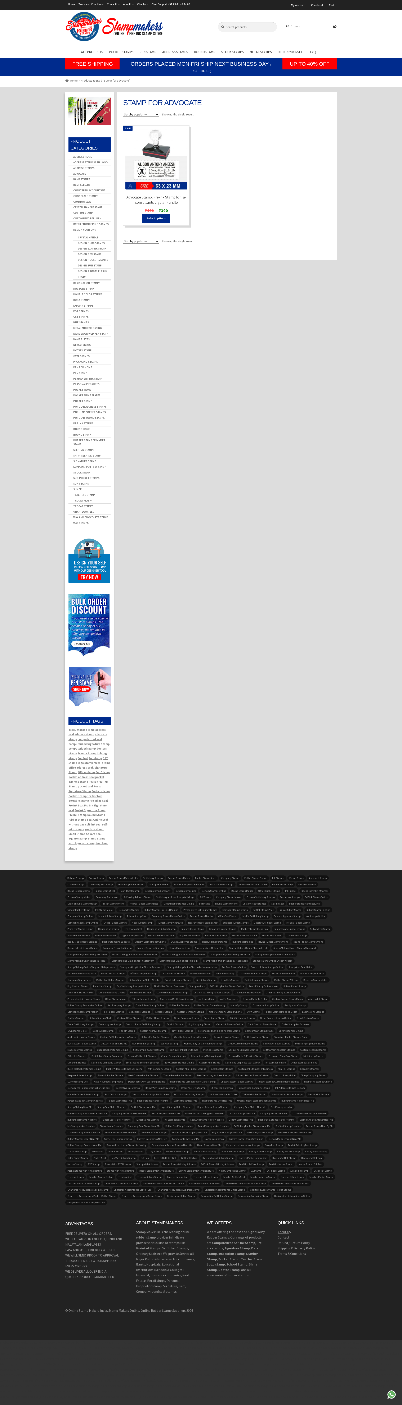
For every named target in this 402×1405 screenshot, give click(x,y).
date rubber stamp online (150, 1005)
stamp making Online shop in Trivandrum (134, 954)
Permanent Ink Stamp (87, 378)
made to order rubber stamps (83, 1094)
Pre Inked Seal (99, 800)
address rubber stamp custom (252, 1075)
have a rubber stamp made (108, 1081)
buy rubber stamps (189, 935)
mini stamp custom (313, 1056)
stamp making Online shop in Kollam (272, 960)
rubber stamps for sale (244, 935)
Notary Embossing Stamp (232, 1170)
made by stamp (239, 1005)
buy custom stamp (77, 986)
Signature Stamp (84, 461)
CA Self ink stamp (299, 1170)
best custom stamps (222, 1068)
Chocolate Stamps (85, 196)
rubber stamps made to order (281, 1011)
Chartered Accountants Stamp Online (163, 1183)
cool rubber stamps (139, 1011)
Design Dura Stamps (91, 243)
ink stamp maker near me (81, 1126)
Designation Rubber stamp (161, 928)
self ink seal (277, 903)
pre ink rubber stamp (290, 909)
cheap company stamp (313, 1075)
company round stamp (235, 909)
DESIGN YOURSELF (291, 52)
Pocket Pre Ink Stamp (233, 1151)
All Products (92, 52)
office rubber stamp (269, 890)
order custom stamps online (275, 1018)
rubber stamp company (157, 890)
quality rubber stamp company (191, 1037)
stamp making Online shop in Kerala (248, 947)
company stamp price (79, 979)
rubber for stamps (179, 1005)
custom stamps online (213, 890)
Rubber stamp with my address (179, 1164)
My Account (298, 5)
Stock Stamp (81, 472)
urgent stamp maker (132, 935)
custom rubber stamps (221, 884)
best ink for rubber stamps (184, 1049)
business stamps (307, 884)
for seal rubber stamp (298, 922)
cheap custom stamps (173, 1056)
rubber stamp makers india (123, 878)
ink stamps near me (174, 1119)
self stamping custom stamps (279, 1049)
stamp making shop (179, 947)
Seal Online (94, 820)
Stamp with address (147, 1164)
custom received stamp (313, 1049)
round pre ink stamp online (308, 941)
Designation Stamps (86, 283)
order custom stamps (113, 973)
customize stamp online (266, 1005)
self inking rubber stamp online (227, 986)
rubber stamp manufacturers (304, 903)
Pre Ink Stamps (83, 423)
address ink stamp (318, 999)
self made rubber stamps (276, 1043)
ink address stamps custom (290, 1087)
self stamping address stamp (148, 1049)
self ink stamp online (316, 897)
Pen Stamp (147, 52)
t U (287, 1232)
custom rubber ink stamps (142, 1056)
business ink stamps (313, 1011)
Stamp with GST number (118, 1164)
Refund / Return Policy (294, 1243)
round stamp (296, 878)
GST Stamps (81, 317)
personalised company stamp (254, 1087)
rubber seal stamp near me (82, 1119)
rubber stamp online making (209, 1005)
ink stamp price (206, 999)
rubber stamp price (186, 890)
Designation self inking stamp (216, 1196)
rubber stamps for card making (161, 909)
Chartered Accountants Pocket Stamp (270, 1189)
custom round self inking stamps (143, 1024)
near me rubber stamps (154, 1132)
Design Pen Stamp (90, 254)
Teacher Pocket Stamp (321, 1177)
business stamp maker (315, 979)
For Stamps (81, 311)
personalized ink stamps (161, 935)
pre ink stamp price (105, 935)
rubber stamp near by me (319, 1126)
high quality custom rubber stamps (203, 1043)
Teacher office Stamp (292, 1177)
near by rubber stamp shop (203, 922)
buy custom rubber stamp (81, 1043)
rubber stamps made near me (83, 1138)
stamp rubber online (283, 973)
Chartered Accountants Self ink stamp (87, 1189)
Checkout (142, 4)
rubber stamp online (255, 878)
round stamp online (226, 903)
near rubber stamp (142, 922)
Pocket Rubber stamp (177, 1151)
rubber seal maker (271, 935)
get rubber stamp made (247, 992)
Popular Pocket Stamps (89, 412)
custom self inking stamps (260, 897)
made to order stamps (79, 1049)
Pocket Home (82, 390)
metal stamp (102, 763)
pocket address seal (81, 777)
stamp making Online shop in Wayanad (294, 947)
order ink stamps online (229, 1024)
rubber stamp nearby (201, 916)
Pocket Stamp (82, 401)
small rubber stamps (78, 935)
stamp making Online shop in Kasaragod (225, 960)
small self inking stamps (178, 979)
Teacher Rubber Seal (177, 1177)
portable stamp (78, 800)
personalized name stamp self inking (126, 1145)
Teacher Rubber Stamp (149, 1177)
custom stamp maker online (150, 941)
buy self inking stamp (143, 1043)
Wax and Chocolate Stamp (90, 517)
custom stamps (75, 884)
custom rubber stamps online (267, 967)
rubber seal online (200, 973)
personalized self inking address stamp (219, 1030)
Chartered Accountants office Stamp (225, 1189)
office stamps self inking (304, 1062)
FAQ (313, 52)
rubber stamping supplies (116, 941)
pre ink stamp (96, 878)
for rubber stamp (225, 973)
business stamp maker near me (294, 1132)
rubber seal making (242, 941)
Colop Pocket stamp (77, 1157)
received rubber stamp (214, 941)
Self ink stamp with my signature (196, 1170)
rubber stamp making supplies (207, 1056)
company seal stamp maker (82, 1011)
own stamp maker (77, 1030)
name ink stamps (214, 1138)
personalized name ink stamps (243, 1145)
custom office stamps (129, 1018)
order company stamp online (225, 1011)
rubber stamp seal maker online (84, 1005)
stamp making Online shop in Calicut (230, 954)
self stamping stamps (119, 1005)
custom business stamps (150, 947)
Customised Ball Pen (87, 218)
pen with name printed (281, 1164)
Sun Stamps (81, 483)
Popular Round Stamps (89, 418)
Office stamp (86, 772)
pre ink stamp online (113, 903)
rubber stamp (77, 820)
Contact (283, 1237)
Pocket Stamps (121, 52)
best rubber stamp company (106, 1056)
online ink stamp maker (80, 992)
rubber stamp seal (105, 890)
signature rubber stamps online (291, 1037)
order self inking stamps (80, 1024)
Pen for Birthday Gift (165, 1157)
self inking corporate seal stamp (242, 1062)
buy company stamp (199, 1024)
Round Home (81, 429)
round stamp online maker (263, 986)
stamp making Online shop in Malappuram (91, 967)
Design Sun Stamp (90, 265)
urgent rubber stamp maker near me (256, 1100)
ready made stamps (295, 1005)
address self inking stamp (81, 1037)
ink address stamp (213, 1049)
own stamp (253, 1011)
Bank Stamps (81, 179)
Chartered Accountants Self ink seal (133, 1189)
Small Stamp (76, 834)
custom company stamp (190, 1011)
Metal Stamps (261, 52)
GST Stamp (93, 1164)
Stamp (92, 838)
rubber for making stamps (110, 979)
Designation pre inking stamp (253, 1196)
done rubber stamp (103, 1030)
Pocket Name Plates (86, 395)
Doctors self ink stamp (284, 1157)
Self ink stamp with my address (217, 1164)
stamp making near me (79, 1107)
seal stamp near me (281, 1107)
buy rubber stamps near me (227, 1132)
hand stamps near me (209, 1145)
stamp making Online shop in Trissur (86, 960)
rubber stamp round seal (254, 928)
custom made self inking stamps (245, 1056)
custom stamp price (284, 1075)
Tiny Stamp (154, 1151)
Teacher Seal (125, 1177)
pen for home (82, 367)
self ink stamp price (263, 909)
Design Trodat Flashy (92, 271)
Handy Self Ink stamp (288, 1151)
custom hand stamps (173, 973)
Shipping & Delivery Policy (296, 1248)
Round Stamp (204, 52)
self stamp (205, 897)
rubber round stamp (294, 986)
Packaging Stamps (85, 361)
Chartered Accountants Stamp (121, 1183)
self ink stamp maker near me (120, 1132)
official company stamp (143, 973)
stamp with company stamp (160, 1087)
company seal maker (107, 897)
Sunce (77, 489)
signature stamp (93, 829)
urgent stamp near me (241, 1119)
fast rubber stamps (113, 1011)
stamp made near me (111, 1126)
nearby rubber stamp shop (144, 903)
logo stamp (85, 763)
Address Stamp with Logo (90, 162)
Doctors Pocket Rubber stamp (217, 1157)
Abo (280, 1232)
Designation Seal (133, 928)
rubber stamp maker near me (152, 1100)
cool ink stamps (75, 1018)
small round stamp (214, 1018)
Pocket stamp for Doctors (85, 796)
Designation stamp (108, 928)
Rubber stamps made (101, 1018)
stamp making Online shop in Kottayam (133, 960)
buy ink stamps (175, 1024)
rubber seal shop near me (179, 1126)
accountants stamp (81, 730)
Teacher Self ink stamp (205, 1177)
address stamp (84, 734)
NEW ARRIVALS (82, 345)
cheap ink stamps (309, 1068)
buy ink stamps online (291, 1030)
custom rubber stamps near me (309, 1113)
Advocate (79, 173)
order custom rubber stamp (243, 1043)
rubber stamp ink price (312, 973)
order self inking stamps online (283, 992)
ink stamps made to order (223, 1094)
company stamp (230, 878)
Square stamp (77, 838)
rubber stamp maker (179, 878)
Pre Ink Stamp (77, 815)
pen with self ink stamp (251, 1164)
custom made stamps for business (150, 1094)
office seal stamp (227, 916)
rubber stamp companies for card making (192, 1081)
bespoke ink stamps (318, 1094)
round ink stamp (102, 986)
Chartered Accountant (89, 190)
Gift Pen (145, 1157)
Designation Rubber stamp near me (86, 1202)
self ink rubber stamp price (81, 973)
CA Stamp (256, 1170)
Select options (156, 218)
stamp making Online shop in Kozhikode (183, 954)
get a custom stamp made (262, 1024)
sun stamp (88, 843)
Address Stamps (175, 52)
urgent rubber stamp (78, 909)
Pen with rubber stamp (123, 1157)
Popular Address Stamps (90, 406)
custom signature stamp (287, 916)
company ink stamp (110, 1024)
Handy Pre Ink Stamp (316, 1151)
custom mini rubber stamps (191, 1068)
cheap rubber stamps (115, 922)
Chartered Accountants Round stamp (141, 1196)
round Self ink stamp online (82, 947)
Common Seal (82, 201)
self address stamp (320, 928)
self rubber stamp (205, 979)
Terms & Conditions (292, 1253)
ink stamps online (315, 916)
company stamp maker (228, 897)
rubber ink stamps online (318, 1081)
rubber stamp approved (170, 922)
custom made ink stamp (114, 1043)
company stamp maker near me (129, 1113)
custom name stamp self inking (246, 1138)
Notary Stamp (82, 350)
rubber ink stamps (290, 897)
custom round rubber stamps (172, 992)
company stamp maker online (168, 916)
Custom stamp (83, 213)
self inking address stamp (137, 897)
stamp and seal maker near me (316, 1119)
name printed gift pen (310, 1164)
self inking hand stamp (256, 1037)
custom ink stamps (129, 909)
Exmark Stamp (87, 753)
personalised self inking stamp (83, 999)
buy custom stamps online (179, 1062)
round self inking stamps (315, 890)
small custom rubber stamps (287, 1094)
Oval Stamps (81, 356)
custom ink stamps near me (152, 1138)
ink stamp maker (104, 909)
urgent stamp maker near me (176, 1107)
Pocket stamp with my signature (84, 1170)
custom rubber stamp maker (287, 999)
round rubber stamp (78, 890)
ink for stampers (228, 999)
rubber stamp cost (137, 916)
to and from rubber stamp (177, 1075)
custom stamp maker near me (83, 1132)
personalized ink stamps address (85, 1100)
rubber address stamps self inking (124, 1068)
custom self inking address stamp (118, 1037)
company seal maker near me (250, 1107)
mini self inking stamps (242, 1018)
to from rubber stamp (254, 1094)
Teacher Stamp (75, 1177)
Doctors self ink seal (311, 1157)
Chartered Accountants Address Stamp (178, 1189)
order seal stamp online (111, 992)
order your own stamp (193, 1087)
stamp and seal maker (301, 967)
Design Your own (84, 230)
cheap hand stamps (222, 1087)
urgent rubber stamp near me (213, 1107)
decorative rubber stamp (267, 922)
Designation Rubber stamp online (292, 1196)
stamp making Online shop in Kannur (275, 954)
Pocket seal (100, 1157)
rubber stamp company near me (189, 1132)
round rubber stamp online (273, 941)
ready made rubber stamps (82, 941)
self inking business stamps (243, 1049)
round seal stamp (129, 890)
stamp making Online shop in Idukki (179, 960)
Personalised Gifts (86, 384)
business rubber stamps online (84, 1068)
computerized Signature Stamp (89, 744)
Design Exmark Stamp (92, 248)
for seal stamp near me (288, 1126)
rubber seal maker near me (116, 1119)
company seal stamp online (82, 922)
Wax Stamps (81, 523)
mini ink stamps (286, 1068)
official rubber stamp (143, 999)
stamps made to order (255, 999)
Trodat (83, 277)
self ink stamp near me (143, 1107)
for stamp (95, 758)
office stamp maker (115, 999)
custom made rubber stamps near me (172, 1145)
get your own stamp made (259, 1030)
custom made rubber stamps (289, 928)
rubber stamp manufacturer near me (87, 1113)
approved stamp (318, 878)
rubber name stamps (147, 1119)
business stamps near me (185, 1138)
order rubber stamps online (179, 903)
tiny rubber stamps (182, 1030)
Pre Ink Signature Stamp (90, 810)
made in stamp (127, 1030)
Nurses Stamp (74, 1164)
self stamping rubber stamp (310, 1043)
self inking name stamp (260, 1132)
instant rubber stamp (109, 916)
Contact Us (113, 4)
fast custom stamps (116, 1094)
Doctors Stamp (83, 288)
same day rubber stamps (118, 1138)
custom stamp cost (77, 1081)
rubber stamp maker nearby (145, 979)
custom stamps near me (242, 1113)
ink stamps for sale (275, 1062)
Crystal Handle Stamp (88, 207)
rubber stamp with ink (286, 979)
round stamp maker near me (213, 1126)
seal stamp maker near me (166, 1113)
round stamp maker (242, 890)
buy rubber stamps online (253, 884)
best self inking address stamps (214, 1075)
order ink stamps (76, 1062)
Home (71, 4)
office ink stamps (76, 1056)
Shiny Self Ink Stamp (87, 455)
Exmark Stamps (83, 305)
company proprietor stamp (117, 947)
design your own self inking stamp (146, 1081)
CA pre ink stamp (323, 1170)
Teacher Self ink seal (234, 1177)
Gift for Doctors (189, 1157)
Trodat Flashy (83, 500)
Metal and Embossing (87, 328)
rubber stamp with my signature (156, 1170)
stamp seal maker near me (111, 1107)
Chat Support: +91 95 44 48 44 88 (171, 4)
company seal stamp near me (144, 1126)
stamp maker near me (185, 1100)
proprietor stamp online (80, 928)
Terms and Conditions (91, 4)
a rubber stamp (163, 1011)
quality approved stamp (184, 941)
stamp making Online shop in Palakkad (141, 967)
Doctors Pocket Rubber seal (253, 1157)
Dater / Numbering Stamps (91, 224)
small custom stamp (308, 1018)
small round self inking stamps (142, 1062)
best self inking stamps (257, 979)
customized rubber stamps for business (88, 1087)
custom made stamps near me (284, 1138)
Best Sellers (81, 185)
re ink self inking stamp (226, 1037)
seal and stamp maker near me (207, 1119)
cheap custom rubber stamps (237, 1081)
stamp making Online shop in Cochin (87, 954)
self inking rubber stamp (131, 884)
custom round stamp (192, 928)
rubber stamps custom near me (84, 1145)
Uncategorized (83, 511)
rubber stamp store (205, 878)
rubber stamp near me (120, 1100)
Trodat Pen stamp (76, 1151)
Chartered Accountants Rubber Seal (290, 1183)
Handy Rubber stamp (260, 1151)
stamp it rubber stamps (110, 1075)
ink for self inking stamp (255, 916)
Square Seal (94, 834)
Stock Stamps (232, 52)
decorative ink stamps (128, 1087)
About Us (128, 4)
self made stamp (169, 1043)
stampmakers (197, 986)
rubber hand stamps (157, 1018)
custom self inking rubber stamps (212, 992)
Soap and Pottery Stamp (89, 467)
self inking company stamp (106, 1062)
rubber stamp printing (318, 909)
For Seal (83, 758)
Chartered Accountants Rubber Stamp (245, 1183)
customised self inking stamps (176, 999)
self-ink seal (93, 824)
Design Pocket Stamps (93, 260)
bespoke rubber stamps (80, 1075)
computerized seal (90, 739)
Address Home (82, 157)
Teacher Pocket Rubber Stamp (83, 1183)
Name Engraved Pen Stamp (90, 333)
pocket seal (85, 786)
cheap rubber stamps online (112, 1049)
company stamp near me (273, 1113)
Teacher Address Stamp (262, 1177)
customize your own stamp (283, 1056)
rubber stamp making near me (297, 1100)
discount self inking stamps (189, 1094)
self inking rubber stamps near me (252, 1126)
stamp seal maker (159, 884)
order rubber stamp (216, 935)
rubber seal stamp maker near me (276, 1119)
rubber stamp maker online (189, 884)
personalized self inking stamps (200, 909)
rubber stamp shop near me (217, 1100)
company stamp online (80, 916)
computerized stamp (82, 748)
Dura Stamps (81, 300)
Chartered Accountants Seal (204, 1183)
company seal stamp (101, 884)
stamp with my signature (120, 1170)
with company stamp (159, 1068)
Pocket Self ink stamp (205, 1151)
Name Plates (81, 339)
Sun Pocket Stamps (86, 478)
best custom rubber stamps (143, 1075)
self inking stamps (153, 878)
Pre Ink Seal (76, 805)
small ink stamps (230, 979)
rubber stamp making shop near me (204, 1113)
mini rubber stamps (140, 992)
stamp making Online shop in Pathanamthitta (192, 967)
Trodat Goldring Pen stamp (302, 1145)
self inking (204, 903)
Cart (331, 5)
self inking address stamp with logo (175, 897)
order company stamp (186, 1018)
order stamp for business (295, 1024)
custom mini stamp (209, 1062)
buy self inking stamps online (132, 986)
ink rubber (290, 890)
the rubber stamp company (169, 986)
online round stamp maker (82, 903)
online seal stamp (297, 935)
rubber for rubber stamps (155, 1037)
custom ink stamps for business (255, 1068)
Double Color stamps (87, 294)
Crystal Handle (88, 237)
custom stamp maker (78, 897)
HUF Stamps (81, 322)
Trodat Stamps (83, 506)
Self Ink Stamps (83, 450)
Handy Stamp (135, 1151)
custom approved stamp (153, 1030)
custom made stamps (254, 903)
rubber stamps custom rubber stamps (278, 1081)
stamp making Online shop (209, 947)
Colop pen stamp (274, 1145)
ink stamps (278, 878)
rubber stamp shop (282, 884)
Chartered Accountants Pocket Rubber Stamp (91, 1196)
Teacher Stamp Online (101, 1177)
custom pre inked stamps (253, 973)
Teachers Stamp (84, 495)
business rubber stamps (236, 922)
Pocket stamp (100, 791)
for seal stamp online (234, 967)
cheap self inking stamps (222, 928)
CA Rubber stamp (276, 1170)
